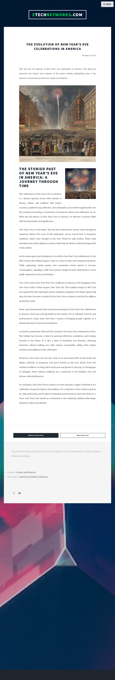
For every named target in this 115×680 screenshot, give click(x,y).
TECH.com (57, 14)
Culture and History (26, 472)
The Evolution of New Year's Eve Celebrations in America (57, 46)
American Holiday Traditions (33, 477)
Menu (108, 4)
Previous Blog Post (36, 435)
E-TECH (54, 512)
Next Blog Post (83, 435)
